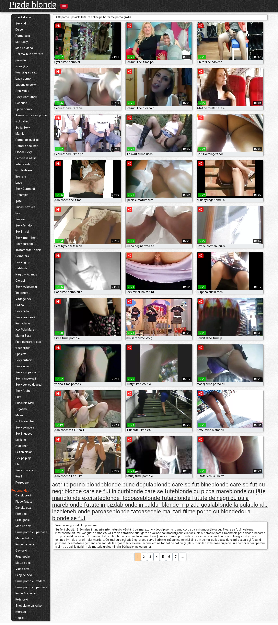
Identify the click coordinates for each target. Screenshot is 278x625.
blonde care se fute (150, 491)
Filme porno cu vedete (30, 581)
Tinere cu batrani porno (31, 115)
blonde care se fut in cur (95, 491)
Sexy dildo (22, 311)
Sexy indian (22, 366)
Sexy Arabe (23, 391)
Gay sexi (21, 550)
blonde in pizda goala (188, 504)
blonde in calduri (141, 504)
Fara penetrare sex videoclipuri (28, 345)
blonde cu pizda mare (202, 491)
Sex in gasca (23, 433)
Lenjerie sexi (23, 575)
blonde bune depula (128, 484)
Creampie (21, 195)
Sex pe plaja (23, 458)
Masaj (19, 415)
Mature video (24, 48)
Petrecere (22, 482)
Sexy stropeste (25, 372)
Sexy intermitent (26, 238)
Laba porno (23, 78)
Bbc (18, 464)
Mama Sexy (23, 335)
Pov (18, 213)
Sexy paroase (24, 244)
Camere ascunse (26, 146)
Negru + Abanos (26, 274)
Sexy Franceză (25, 317)
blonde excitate (82, 498)
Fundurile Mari (24, 403)
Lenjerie (20, 440)
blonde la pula (232, 504)
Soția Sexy (22, 127)
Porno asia (22, 36)
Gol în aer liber (24, 421)
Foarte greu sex (26, 72)
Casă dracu (23, 17)
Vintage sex (23, 299)
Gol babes (22, 121)
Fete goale (22, 520)
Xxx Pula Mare (24, 329)
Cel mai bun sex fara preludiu (29, 57)
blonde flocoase (122, 498)
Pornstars (22, 256)
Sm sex (20, 219)
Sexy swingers (25, 427)
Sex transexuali (25, 378)
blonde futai (158, 498)
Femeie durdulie (25, 158)
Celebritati (22, 268)
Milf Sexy (21, 42)
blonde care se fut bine (182, 484)
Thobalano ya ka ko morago (28, 609)
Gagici (19, 618)
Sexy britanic (24, 360)
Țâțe (18, 201)
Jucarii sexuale (25, 207)
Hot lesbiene (23, 170)
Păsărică (21, 103)
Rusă (18, 476)
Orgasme (21, 409)
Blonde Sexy (23, 152)
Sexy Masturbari (26, 97)
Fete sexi (21, 599)
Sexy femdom (24, 225)
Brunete (20, 176)
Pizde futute (23, 501)
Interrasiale (23, 164)
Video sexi (22, 569)
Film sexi (21, 514)
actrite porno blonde (78, 484)
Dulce (19, 29)
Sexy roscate (24, 470)
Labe (18, 182)
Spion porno (23, 109)
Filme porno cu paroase (31, 532)
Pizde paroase (25, 544)
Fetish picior (23, 452)
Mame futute (24, 538)
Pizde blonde (32, 5)
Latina (19, 305)
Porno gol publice (27, 140)
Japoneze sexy (25, 85)
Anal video (22, 91)
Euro (18, 397)
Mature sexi (23, 526)
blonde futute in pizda (92, 504)
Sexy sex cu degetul (28, 384)
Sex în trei (22, 231)
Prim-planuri (23, 323)
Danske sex (23, 508)
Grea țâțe (21, 66)
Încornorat (22, 293)
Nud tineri (21, 446)
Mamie (19, 133)
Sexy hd (20, 23)
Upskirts (20, 354)
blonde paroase (92, 511)
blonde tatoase (131, 511)
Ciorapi (20, 280)
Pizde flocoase (25, 593)
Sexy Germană (25, 189)
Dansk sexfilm (24, 495)
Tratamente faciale (28, 250)
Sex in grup (22, 262)
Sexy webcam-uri (26, 287)
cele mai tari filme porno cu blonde (194, 511)
